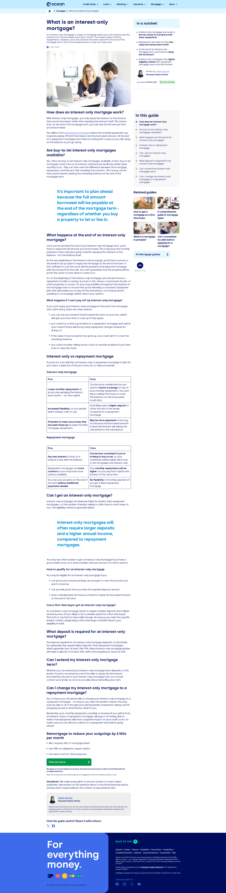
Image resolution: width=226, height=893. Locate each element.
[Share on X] (48, 826)
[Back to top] (140, 265)
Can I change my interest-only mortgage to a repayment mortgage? (155, 179)
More (172, 4)
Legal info (137, 852)
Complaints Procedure (124, 852)
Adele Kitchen (163, 71)
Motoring (121, 4)
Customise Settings (150, 852)
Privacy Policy (156, 849)
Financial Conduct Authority (152, 867)
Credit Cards (89, 4)
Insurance (138, 4)
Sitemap (135, 849)
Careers (127, 849)
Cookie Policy (168, 849)
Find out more (57, 762)
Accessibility (144, 849)
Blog (174, 852)
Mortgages (156, 4)
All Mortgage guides (148, 254)
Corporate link (165, 852)
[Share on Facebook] (53, 826)
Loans (106, 4)
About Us (119, 849)
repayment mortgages (76, 132)
